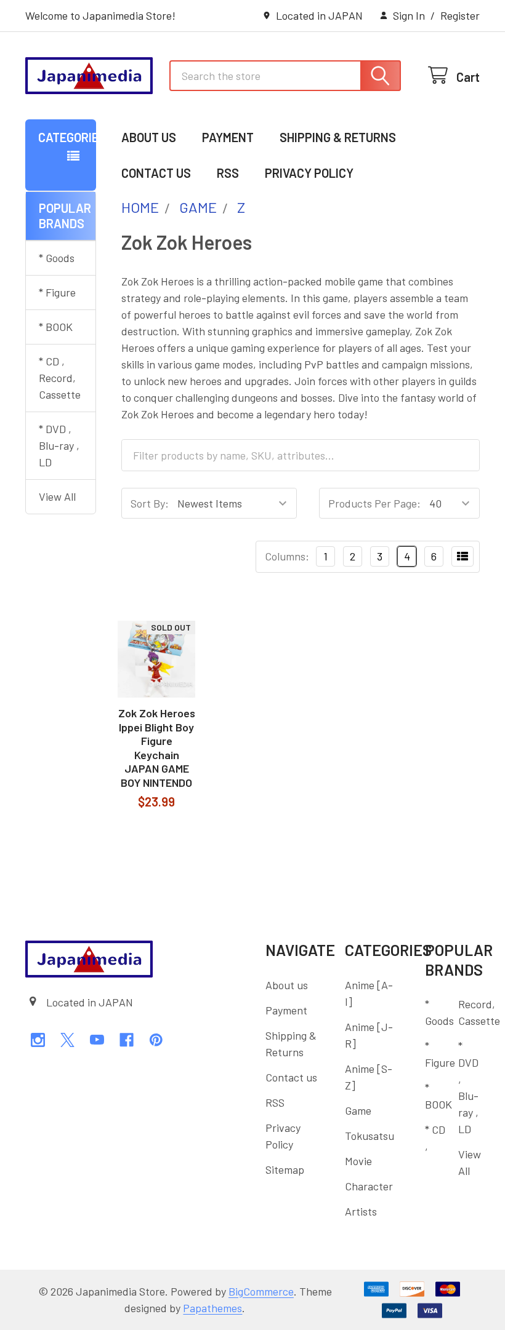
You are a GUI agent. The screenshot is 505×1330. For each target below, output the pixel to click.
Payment (228, 137)
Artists (361, 1211)
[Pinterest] (156, 1040)
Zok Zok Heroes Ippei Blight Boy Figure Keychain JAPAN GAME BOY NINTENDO (156, 747)
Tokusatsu (369, 1135)
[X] (67, 1040)
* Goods (57, 258)
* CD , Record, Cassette (60, 377)
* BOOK (56, 326)
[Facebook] (126, 1040)
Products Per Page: (374, 503)
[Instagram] (37, 1040)
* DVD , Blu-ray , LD (59, 445)
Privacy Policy (309, 172)
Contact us (156, 172)
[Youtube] (97, 1040)
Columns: (287, 556)
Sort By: (150, 503)
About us (148, 137)
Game (358, 1110)
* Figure (57, 292)
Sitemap (284, 1169)
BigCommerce (261, 1291)
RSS (228, 172)
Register (460, 15)
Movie (358, 1161)
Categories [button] (67, 137)
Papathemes (212, 1308)
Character (369, 1186)
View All (57, 496)
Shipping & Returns (338, 137)
